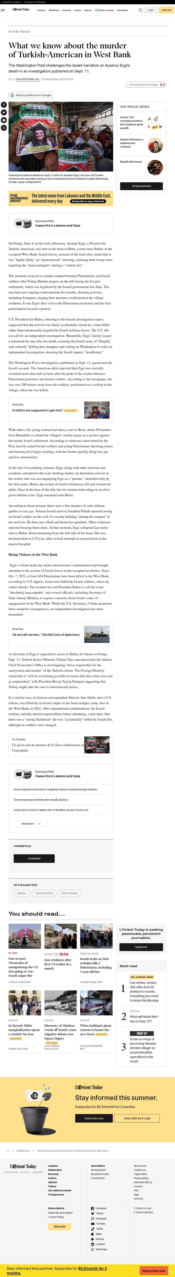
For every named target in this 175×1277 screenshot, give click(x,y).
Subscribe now (94, 1118)
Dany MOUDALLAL (27, 79)
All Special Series (141, 186)
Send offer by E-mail (137, 1118)
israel (21, 893)
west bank (69, 893)
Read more (28, 823)
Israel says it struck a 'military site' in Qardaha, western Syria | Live (51, 810)
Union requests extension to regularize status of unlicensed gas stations (55, 789)
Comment (34, 858)
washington (44, 893)
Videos (52, 1186)
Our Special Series (135, 106)
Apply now (141, 946)
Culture (52, 1178)
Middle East (23, 1150)
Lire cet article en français (143, 84)
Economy (53, 1174)
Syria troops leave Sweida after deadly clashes (41, 799)
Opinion (52, 1182)
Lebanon (53, 1165)
